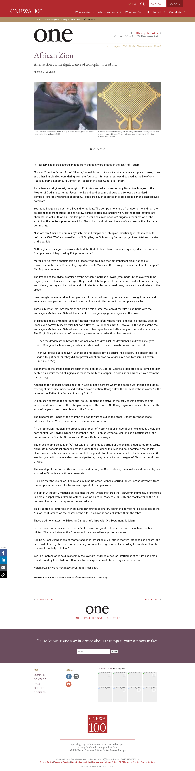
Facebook (3, 552)
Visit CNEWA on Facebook (69, 676)
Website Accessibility (81, 762)
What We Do (133, 12)
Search (142, 4)
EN (129, 4)
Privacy (104, 766)
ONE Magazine (53, 19)
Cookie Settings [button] (148, 762)
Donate (175, 3)
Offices (39, 688)
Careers (40, 692)
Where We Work (108, 12)
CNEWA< (26, 11)
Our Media (175, 12)
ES (135, 4)
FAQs (37, 683)
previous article (45, 599)
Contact (157, 3)
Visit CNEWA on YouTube (69, 684)
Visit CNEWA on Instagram (76, 676)
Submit (114, 652)
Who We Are (83, 12)
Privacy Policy (46, 762)
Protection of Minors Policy (105, 762)
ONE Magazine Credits (129, 762)
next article (152, 599)
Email (3, 567)
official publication (146, 33)
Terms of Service (62, 762)
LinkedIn (3, 560)
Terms (111, 766)
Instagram (119, 668)
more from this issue (89, 618)
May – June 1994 (71, 19)
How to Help (154, 12)
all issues (113, 618)
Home (39, 19)
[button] (105, 679)
